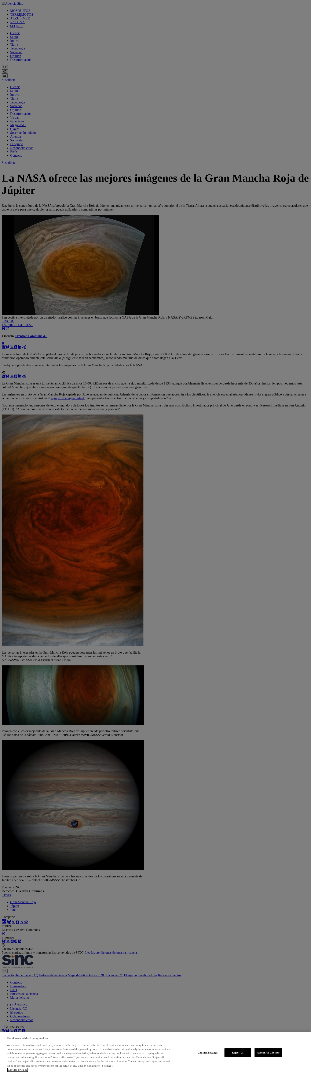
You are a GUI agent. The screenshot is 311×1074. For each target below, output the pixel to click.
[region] (155, 1053)
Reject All (238, 1052)
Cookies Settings (207, 1052)
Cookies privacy (17, 1069)
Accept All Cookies (268, 1052)
